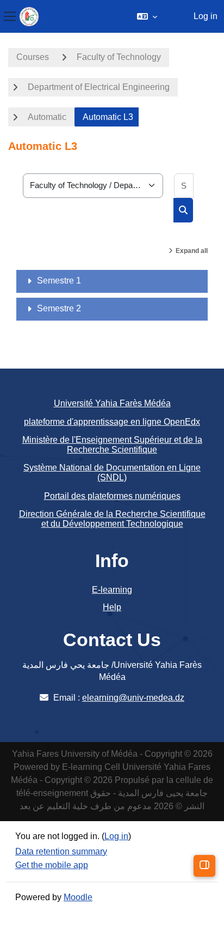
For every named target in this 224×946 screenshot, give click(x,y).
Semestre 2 (59, 308)
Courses (32, 57)
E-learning (112, 589)
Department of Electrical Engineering (99, 87)
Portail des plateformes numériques (112, 496)
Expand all (192, 251)
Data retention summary (61, 851)
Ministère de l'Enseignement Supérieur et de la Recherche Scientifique (112, 444)
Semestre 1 (59, 280)
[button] (147, 16)
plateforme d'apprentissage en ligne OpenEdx (112, 421)
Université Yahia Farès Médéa (112, 403)
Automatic (47, 117)
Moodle (78, 897)
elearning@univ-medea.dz (133, 697)
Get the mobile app (51, 865)
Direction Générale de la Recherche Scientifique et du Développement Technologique (112, 518)
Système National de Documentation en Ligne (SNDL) (112, 472)
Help (112, 607)
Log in (205, 16)
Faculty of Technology (119, 57)
